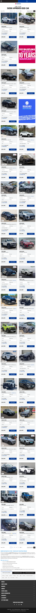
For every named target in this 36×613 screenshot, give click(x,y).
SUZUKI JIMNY (3, 251)
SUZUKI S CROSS (21, 279)
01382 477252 (5, 174)
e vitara (14, 575)
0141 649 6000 (23, 146)
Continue (27, 56)
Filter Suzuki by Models (6, 572)
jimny (20, 575)
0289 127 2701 (5, 483)
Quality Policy (9, 609)
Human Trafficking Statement (16, 609)
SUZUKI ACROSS (3, 26)
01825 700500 (23, 511)
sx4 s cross (12, 577)
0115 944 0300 (23, 202)
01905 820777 (5, 90)
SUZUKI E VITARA (21, 392)
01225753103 (5, 62)
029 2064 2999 (23, 483)
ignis (17, 575)
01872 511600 (5, 371)
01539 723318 (5, 512)
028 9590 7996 (23, 174)
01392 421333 (23, 315)
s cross (24, 575)
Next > (21, 547)
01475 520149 (23, 90)
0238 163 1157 (5, 230)
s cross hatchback (29, 575)
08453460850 (5, 146)
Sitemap (27, 609)
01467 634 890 (5, 202)
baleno (7, 575)
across (3, 575)
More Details (13, 65)
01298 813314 (5, 427)
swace (3, 577)
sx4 (8, 577)
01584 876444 (5, 343)
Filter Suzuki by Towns (18, 572)
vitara (16, 577)
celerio (10, 575)
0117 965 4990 (23, 230)
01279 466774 (5, 455)
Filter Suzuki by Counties (30, 572)
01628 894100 (23, 427)
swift (6, 577)
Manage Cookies (23, 609)
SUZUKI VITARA (3, 363)
